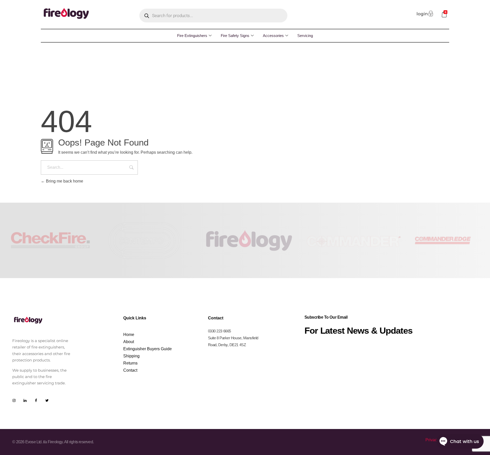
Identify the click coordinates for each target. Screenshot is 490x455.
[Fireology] (66, 13)
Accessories (273, 35)
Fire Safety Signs (235, 35)
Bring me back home (64, 181)
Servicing (305, 35)
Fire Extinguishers (192, 35)
